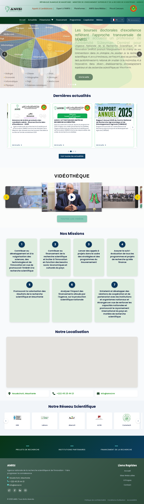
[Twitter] (9, 490)
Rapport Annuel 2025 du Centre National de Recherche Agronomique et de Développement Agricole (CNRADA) (113, 122)
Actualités (32, 20)
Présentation (46, 20)
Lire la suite (84, 77)
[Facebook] (15, 490)
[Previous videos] (6, 197)
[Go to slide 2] (71, 151)
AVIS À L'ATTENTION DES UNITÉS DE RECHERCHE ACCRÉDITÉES (68, 121)
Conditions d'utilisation (116, 500)
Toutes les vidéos (72, 219)
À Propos (127, 480)
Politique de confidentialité (95, 500)
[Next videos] (137, 197)
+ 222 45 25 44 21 (16, 481)
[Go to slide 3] (73, 151)
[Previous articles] (11, 127)
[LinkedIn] (20, 490)
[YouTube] (25, 490)
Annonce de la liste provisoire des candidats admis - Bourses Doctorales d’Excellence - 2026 (28, 122)
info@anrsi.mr (15, 485)
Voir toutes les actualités (72, 156)
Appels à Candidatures (42, 8)
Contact (127, 485)
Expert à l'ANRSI (63, 8)
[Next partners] (138, 421)
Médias (99, 20)
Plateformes (79, 8)
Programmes (75, 20)
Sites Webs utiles (127, 475)
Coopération (88, 20)
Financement (61, 20)
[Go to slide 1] (68, 151)
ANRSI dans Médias (97, 8)
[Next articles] (132, 127)
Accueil (22, 20)
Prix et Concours (116, 8)
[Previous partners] (6, 421)
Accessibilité (132, 500)
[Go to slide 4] (75, 151)
